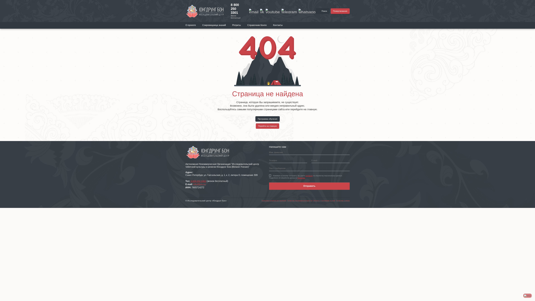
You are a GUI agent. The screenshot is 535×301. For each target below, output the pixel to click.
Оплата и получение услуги (324, 201)
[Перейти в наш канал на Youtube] (273, 11)
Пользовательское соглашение (273, 201)
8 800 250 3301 (235, 8)
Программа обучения (267, 119)
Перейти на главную (267, 126)
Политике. (301, 178)
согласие (309, 176)
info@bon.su (199, 184)
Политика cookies (343, 201)
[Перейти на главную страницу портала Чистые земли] (204, 11)
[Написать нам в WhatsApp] (307, 11)
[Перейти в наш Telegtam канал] (289, 11)
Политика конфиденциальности (299, 201)
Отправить (309, 186)
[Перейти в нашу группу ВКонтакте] (262, 11)
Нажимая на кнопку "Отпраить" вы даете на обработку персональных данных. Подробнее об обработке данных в (305, 177)
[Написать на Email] (253, 11)
